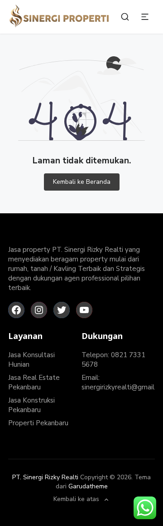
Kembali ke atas (76, 499)
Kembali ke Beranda (81, 181)
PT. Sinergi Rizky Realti (45, 477)
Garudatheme (88, 486)
